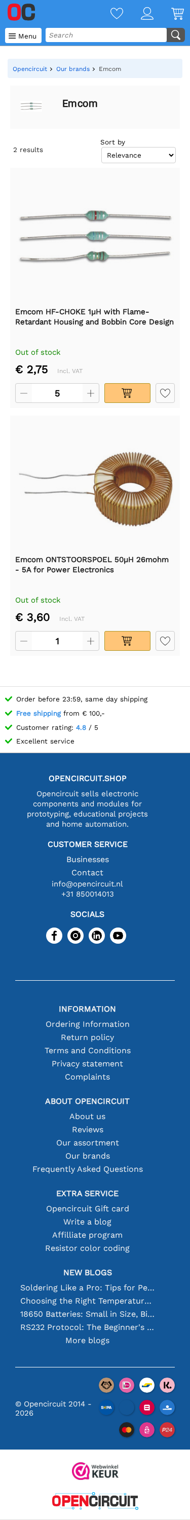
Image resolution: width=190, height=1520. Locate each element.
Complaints (87, 1077)
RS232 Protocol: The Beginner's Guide (87, 1327)
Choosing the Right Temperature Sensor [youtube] (87, 1301)
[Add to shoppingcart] (127, 393)
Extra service (87, 1193)
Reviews (87, 1129)
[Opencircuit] (95, 1502)
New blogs (87, 1272)
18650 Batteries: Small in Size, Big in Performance (87, 1314)
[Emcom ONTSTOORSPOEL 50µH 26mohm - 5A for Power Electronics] (95, 484)
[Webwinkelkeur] (95, 1472)
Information (87, 1009)
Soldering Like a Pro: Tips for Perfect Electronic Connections (87, 1287)
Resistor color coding (87, 1248)
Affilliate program (87, 1235)
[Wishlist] (108, 14)
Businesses (87, 859)
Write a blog (87, 1222)
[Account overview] (138, 14)
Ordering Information (88, 1024)
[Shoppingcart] (169, 14)
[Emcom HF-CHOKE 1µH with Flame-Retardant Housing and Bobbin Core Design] (95, 237)
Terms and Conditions (88, 1050)
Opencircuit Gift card (87, 1208)
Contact (87, 872)
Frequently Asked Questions (87, 1169)
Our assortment (87, 1142)
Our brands (87, 1156)
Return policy (87, 1037)
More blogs (87, 1340)
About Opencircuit (87, 1101)
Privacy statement (87, 1063)
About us (87, 1116)
